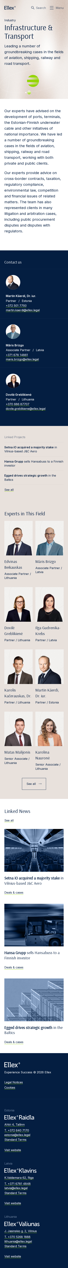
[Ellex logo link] (10, 8)
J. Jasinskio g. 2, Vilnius (20, 1231)
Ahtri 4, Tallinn (14, 1124)
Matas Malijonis (17, 752)
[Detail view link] (13, 282)
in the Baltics (30, 477)
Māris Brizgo (45, 561)
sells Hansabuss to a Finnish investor (33, 463)
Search (41, 8)
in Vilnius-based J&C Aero (30, 449)
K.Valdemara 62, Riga (19, 1177)
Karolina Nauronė (42, 755)
